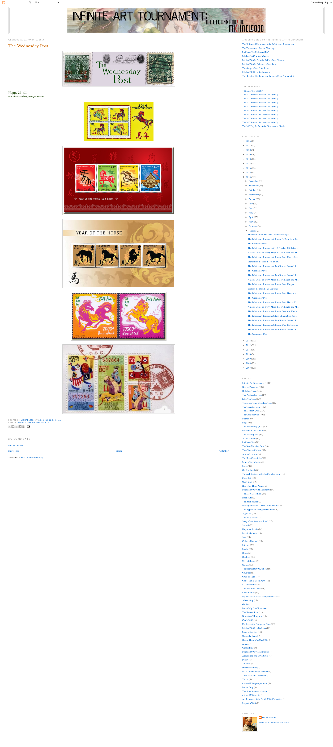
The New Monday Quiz (253, 446)
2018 (248, 158)
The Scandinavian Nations (254, 691)
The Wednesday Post (39, 422)
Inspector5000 (249, 703)
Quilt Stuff (247, 481)
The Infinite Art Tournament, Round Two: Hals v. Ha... (273, 302)
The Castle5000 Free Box (254, 675)
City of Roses (248, 560)
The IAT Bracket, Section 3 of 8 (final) (260, 102)
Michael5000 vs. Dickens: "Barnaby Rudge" (268, 234)
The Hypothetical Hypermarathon (258, 509)
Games (245, 564)
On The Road (248, 470)
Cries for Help (248, 576)
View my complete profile (274, 723)
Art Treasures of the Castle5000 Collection (262, 699)
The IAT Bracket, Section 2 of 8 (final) (260, 98)
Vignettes (246, 513)
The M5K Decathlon (252, 493)
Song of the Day (249, 631)
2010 (248, 354)
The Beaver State (250, 612)
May (251, 212)
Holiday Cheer (249, 391)
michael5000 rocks (251, 695)
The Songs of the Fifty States (255, 68)
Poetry (245, 659)
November (254, 185)
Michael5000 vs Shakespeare (256, 489)
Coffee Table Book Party (253, 580)
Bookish (246, 556)
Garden (245, 604)
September (254, 194)
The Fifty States (249, 517)
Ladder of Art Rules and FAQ (255, 52)
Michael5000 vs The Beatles (255, 651)
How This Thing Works (253, 485)
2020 (248, 149)
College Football (250, 541)
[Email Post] (28, 426)
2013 (248, 340)
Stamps (22, 422)
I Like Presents (249, 584)
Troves (245, 679)
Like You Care (249, 398)
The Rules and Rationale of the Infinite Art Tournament (268, 44)
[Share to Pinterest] (23, 426)
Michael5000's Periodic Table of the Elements (263, 60)
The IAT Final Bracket (252, 90)
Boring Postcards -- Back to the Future (260, 505)
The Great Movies (250, 414)
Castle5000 (247, 620)
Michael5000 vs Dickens (254, 628)
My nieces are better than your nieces (259, 596)
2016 (248, 168)
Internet (246, 545)
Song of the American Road (255, 521)
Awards (245, 643)
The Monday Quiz (250, 410)
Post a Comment (16, 445)
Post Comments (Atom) (32, 457)
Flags (244, 422)
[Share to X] (16, 426)
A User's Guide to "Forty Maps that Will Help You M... (273, 252)
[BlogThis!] (13, 426)
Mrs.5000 (246, 477)
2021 (248, 145)
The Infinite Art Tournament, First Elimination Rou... (272, 315)
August (252, 199)
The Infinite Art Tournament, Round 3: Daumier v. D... (273, 239)
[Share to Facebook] (20, 426)
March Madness (249, 533)
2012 (248, 345)
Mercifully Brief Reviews (254, 608)
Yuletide (246, 663)
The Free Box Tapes (251, 588)
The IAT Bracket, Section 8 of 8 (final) (260, 122)
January (253, 230)
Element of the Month (252, 430)
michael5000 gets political (254, 683)
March (252, 221)
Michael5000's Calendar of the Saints (259, 64)
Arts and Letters (249, 454)
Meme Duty (247, 687)
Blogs (245, 552)
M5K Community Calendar (255, 671)
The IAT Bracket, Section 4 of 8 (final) (260, 106)
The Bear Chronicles (252, 458)
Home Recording (250, 667)
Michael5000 (28, 420)
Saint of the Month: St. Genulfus (263, 288)
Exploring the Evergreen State (256, 624)
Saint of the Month (251, 462)
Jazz (244, 537)
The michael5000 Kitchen (254, 568)
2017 (248, 163)
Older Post (224, 450)
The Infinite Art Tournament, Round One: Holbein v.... (273, 324)
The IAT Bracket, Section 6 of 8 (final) (260, 114)
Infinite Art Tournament (253, 383)
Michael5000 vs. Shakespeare (256, 71)
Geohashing (248, 647)
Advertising (247, 600)
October (253, 190)
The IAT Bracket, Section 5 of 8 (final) (260, 110)
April (251, 217)
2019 (248, 154)
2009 (248, 358)
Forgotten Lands (250, 529)
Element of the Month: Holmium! (263, 261)
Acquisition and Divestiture (255, 655)
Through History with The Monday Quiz (261, 473)
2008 (248, 363)
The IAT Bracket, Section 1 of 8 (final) (260, 94)
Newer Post (13, 450)
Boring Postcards (250, 387)
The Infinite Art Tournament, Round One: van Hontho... (274, 311)
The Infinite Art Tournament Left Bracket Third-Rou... (273, 248)
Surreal (245, 525)
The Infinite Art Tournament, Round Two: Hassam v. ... (273, 293)
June (251, 208)
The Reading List (250, 434)
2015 (248, 172)
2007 (248, 367)
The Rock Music (250, 501)
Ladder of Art (248, 442)
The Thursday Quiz (251, 406)
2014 (248, 177)
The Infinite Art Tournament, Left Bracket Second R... (273, 266)
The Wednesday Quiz (252, 426)
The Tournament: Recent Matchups (258, 48)
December (254, 181)
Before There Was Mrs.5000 (255, 639)
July (251, 203)
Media (245, 549)
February (253, 226)
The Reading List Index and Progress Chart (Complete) (268, 75)
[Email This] (10, 426)
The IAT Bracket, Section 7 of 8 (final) (260, 118)
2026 (248, 140)
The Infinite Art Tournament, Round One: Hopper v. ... (273, 284)
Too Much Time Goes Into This (257, 402)
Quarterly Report (250, 635)
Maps (244, 466)
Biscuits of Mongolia (252, 616)
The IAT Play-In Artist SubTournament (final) (263, 126)
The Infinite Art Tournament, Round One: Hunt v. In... (273, 257)
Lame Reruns (248, 592)
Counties (246, 572)
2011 (248, 349)
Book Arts (247, 497)
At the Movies (249, 438)
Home (119, 450)
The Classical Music (251, 450)
